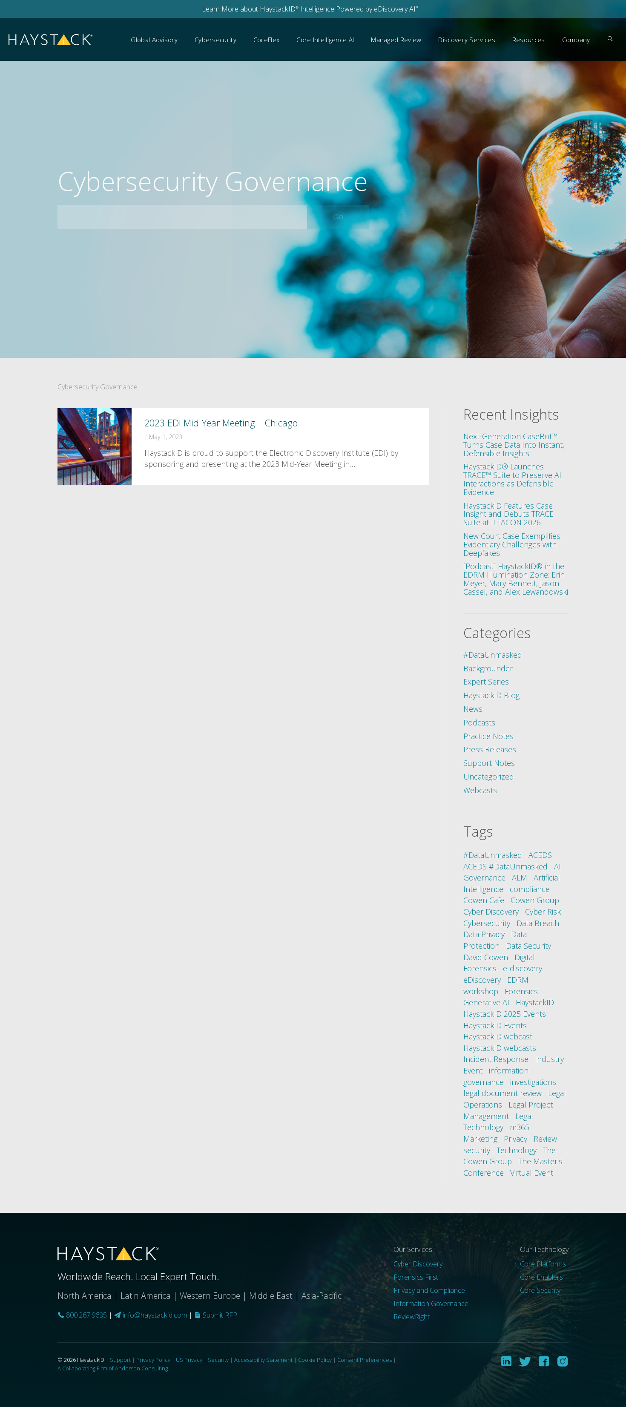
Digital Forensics (499, 963)
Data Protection (495, 940)
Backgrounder (488, 668)
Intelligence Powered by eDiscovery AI (358, 9)
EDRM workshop (495, 985)
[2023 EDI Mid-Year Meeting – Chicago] (243, 446)
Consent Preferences (364, 1360)
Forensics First (415, 1277)
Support (120, 1360)
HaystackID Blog (491, 695)
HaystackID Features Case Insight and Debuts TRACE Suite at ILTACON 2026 (508, 514)
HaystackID (51, 40)
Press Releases (489, 749)
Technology (517, 1150)
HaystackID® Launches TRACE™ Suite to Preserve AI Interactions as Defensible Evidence (512, 479)
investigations (533, 1082)
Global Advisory (154, 39)
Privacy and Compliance (429, 1290)
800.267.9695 (85, 1315)
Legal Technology (498, 1122)
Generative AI (486, 1002)
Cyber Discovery (491, 911)
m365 (519, 1127)
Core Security (540, 1290)
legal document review (502, 1093)
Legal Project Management (508, 1110)
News (472, 709)
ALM (519, 877)
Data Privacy (484, 934)
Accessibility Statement (263, 1360)
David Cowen (485, 957)
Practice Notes (488, 736)
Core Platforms (543, 1264)
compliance (530, 889)
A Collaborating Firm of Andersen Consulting (112, 1368)
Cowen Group (535, 900)
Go (350, 216)
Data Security (528, 946)
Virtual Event (531, 1173)
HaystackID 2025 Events (504, 1014)
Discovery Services (466, 39)
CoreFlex (266, 39)
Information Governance (430, 1303)
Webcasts (480, 790)
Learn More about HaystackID (250, 9)
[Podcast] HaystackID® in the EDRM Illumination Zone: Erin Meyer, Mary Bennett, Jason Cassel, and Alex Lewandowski (515, 578)
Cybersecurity (215, 39)
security (476, 1150)
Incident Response (495, 1059)
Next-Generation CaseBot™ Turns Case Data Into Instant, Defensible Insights (513, 444)
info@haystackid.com (155, 1315)
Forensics (521, 991)
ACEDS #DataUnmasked (505, 866)
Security (218, 1360)
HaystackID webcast (497, 1036)
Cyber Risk (543, 911)
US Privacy (189, 1360)
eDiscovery (482, 980)
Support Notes (489, 763)
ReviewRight (411, 1316)
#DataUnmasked (492, 655)
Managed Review (396, 39)
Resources (528, 39)
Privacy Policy (153, 1360)
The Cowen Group (509, 1156)
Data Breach (538, 923)
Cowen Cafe (483, 900)
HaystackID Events (495, 1025)
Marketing (480, 1139)
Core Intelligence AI (325, 39)
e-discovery (522, 968)
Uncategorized (488, 776)
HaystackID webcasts (499, 1048)
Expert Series (486, 681)
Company (576, 39)
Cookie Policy (315, 1360)
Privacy (515, 1139)
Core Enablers (541, 1277)
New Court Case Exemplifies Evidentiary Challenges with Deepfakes (511, 544)
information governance (495, 1076)
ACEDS (540, 855)
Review (545, 1139)
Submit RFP (219, 1315)
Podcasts (479, 722)
